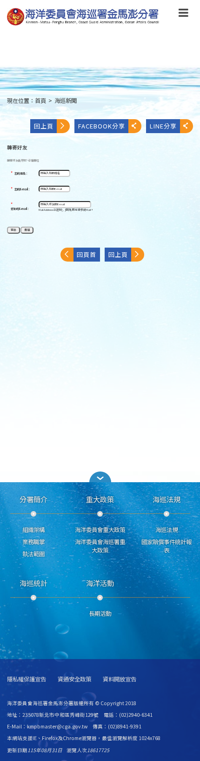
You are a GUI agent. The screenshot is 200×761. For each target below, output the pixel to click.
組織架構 (33, 529)
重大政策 (100, 499)
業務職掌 (33, 542)
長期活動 (100, 613)
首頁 (40, 100)
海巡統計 (33, 583)
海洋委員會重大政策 (100, 529)
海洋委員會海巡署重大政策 (100, 546)
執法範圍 (33, 554)
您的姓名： (21, 173)
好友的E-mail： (20, 209)
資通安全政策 (74, 679)
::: (1, 104)
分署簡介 (33, 499)
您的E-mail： (22, 189)
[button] (183, 14)
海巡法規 (166, 499)
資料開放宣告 (119, 679)
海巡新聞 (65, 100)
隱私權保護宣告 (26, 679)
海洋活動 (100, 583)
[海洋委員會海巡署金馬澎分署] (83, 17)
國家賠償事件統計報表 (166, 546)
